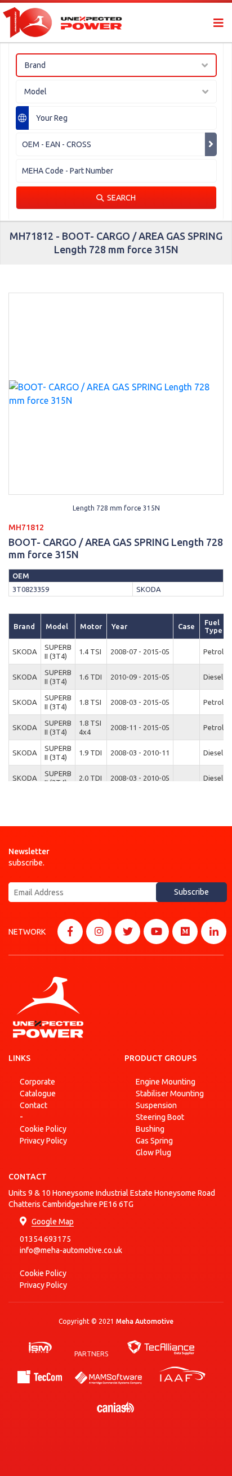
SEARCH (121, 197)
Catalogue (38, 1093)
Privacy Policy (43, 1140)
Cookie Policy (43, 1128)
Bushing (150, 1128)
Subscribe (191, 891)
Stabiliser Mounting (170, 1093)
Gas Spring (154, 1140)
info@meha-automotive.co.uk (71, 1250)
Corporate (37, 1081)
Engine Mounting (165, 1081)
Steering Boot (160, 1117)
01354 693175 (45, 1238)
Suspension (156, 1105)
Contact (33, 1105)
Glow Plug (153, 1152)
